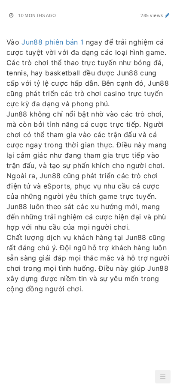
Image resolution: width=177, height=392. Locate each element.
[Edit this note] (167, 15)
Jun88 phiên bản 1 (52, 42)
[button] (163, 376)
